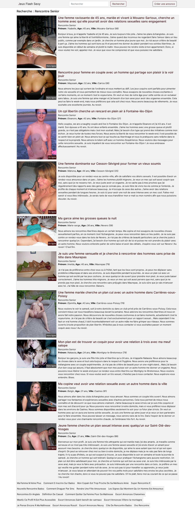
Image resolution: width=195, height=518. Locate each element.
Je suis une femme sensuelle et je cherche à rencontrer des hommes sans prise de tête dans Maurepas (116, 255)
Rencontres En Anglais (28, 494)
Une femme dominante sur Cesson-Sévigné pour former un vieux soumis (109, 163)
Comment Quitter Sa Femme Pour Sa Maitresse (89, 494)
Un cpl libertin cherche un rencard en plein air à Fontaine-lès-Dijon (105, 111)
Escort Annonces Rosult (65, 505)
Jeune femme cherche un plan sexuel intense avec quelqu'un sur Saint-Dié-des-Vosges (114, 427)
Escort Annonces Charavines (130, 494)
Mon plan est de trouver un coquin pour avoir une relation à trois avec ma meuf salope (114, 343)
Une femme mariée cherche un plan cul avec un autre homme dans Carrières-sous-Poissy (117, 294)
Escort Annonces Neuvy (91, 505)
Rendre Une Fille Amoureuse (91, 488)
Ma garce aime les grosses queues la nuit (87, 218)
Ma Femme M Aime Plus (29, 483)
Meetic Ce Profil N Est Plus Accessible (36, 499)
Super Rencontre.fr (140, 483)
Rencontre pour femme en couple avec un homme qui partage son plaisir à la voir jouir (115, 74)
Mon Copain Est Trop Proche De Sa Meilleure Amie (103, 483)
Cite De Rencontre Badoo (119, 505)
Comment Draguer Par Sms (60, 488)
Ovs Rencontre (141, 505)
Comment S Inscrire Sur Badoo (59, 483)
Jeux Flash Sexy (29, 4)
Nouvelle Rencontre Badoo (30, 488)
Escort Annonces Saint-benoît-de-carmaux (80, 499)
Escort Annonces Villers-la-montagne (123, 499)
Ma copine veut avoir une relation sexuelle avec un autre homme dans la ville (112, 384)
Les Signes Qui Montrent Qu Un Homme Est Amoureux (135, 488)
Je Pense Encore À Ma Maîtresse (33, 505)
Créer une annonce (164, 3)
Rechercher (118, 3)
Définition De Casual (52, 494)
